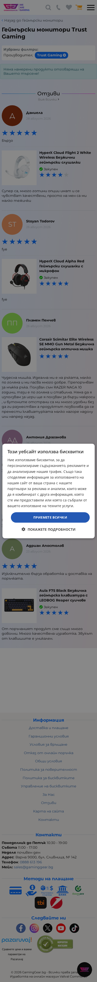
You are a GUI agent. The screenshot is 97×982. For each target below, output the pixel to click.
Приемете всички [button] (50, 517)
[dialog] (48, 491)
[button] (49, 529)
